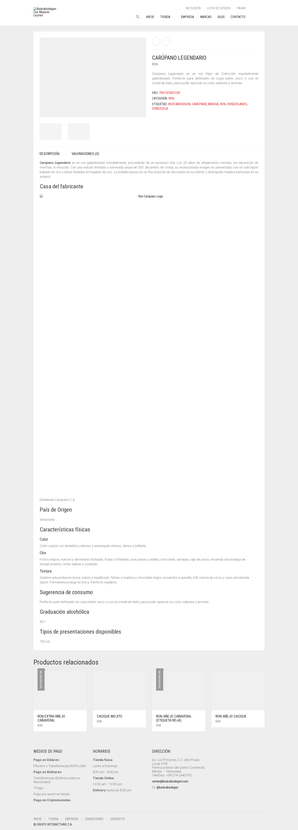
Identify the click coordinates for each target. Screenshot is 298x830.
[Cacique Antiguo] (156, 42)
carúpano (199, 104)
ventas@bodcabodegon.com (170, 781)
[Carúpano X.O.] (166, 42)
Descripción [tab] (49, 154)
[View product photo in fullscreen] (139, 110)
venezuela (160, 108)
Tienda (165, 17)
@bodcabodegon (167, 787)
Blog (221, 17)
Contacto (238, 17)
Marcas (206, 17)
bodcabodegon (179, 104)
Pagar (241, 8)
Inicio (150, 17)
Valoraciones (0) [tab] (85, 154)
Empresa (187, 17)
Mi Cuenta (193, 8)
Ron (155, 64)
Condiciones (94, 819)
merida (213, 104)
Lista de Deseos (218, 8)
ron (223, 104)
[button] (139, 17)
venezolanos (237, 104)
